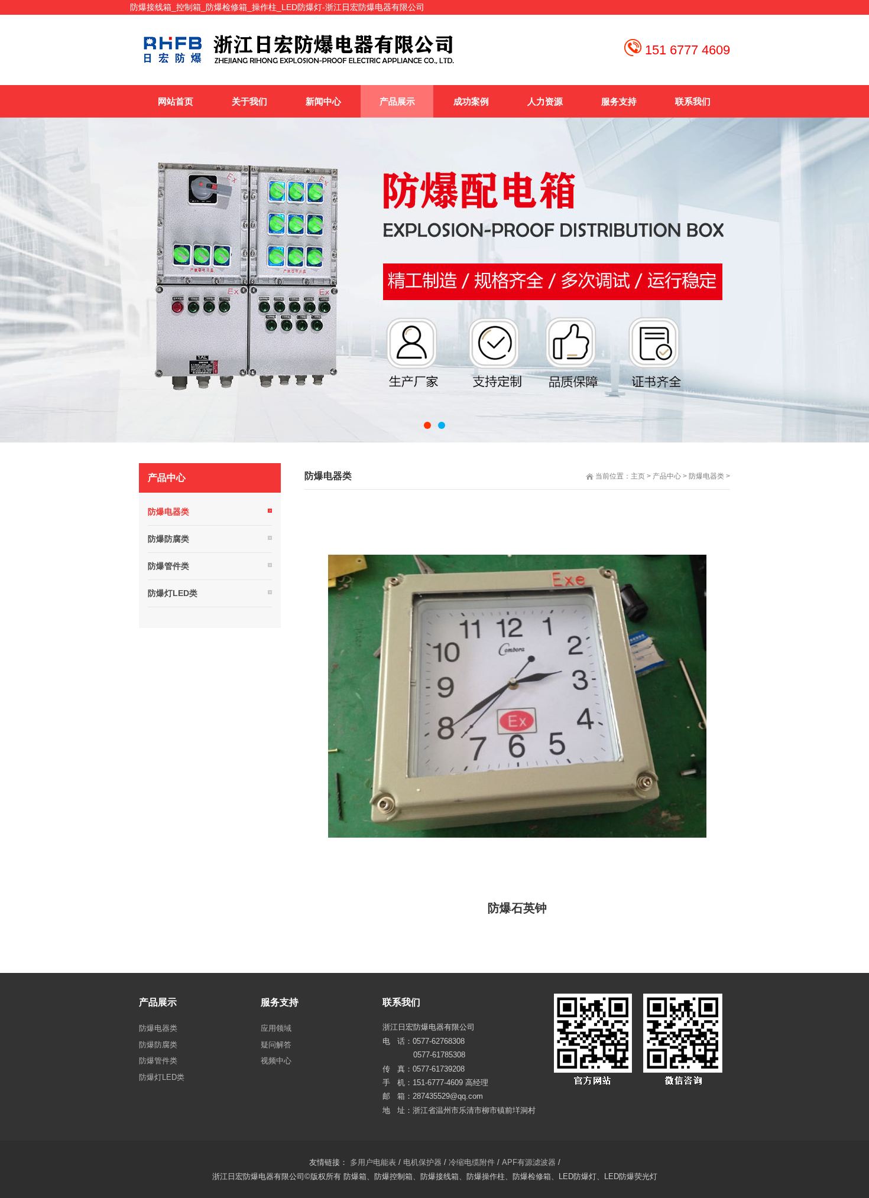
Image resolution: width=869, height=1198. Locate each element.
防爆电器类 (706, 476)
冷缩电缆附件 (472, 1162)
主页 (638, 476)
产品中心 (667, 476)
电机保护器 (422, 1162)
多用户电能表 (373, 1162)
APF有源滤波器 (529, 1162)
